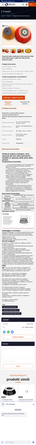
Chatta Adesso (18, 337)
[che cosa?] (8, 332)
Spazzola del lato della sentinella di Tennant (26, 401)
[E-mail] (12, 332)
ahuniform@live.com (9, 1)
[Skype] (4, 332)
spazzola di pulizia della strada (11, 313)
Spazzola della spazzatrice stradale (21, 15)
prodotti (8, 15)
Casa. (2, 15)
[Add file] (2, 442)
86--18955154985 (29, 1)
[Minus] (34, 404)
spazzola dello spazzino (9, 307)
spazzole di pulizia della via (10, 310)
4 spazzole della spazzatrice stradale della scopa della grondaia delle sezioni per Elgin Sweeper (9, 401)
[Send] (33, 442)
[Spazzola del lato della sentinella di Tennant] (26, 391)
